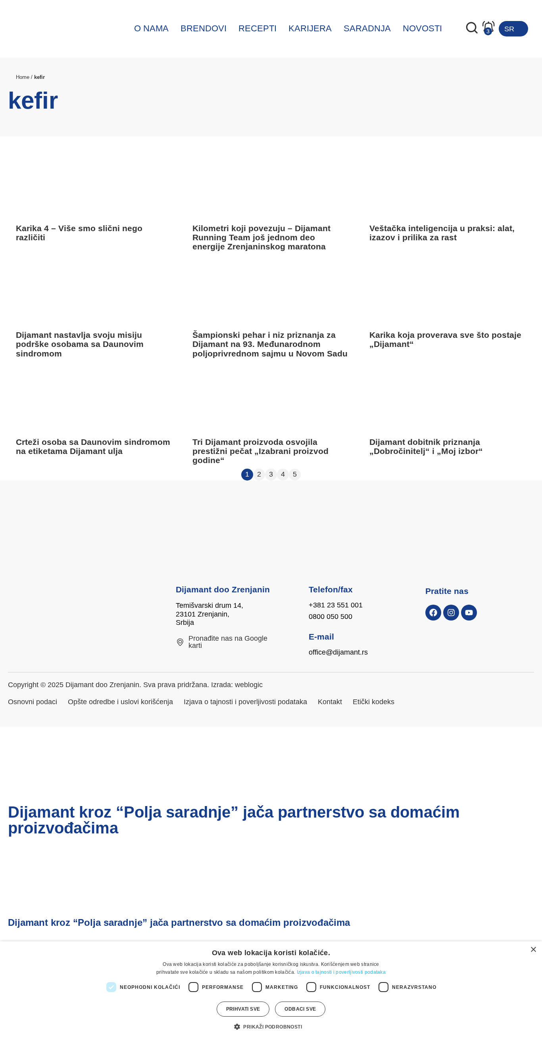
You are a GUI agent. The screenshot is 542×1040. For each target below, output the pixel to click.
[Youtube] (469, 613)
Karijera (310, 28)
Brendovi (204, 28)
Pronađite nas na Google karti (227, 641)
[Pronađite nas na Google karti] (180, 642)
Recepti (257, 28)
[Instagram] (451, 613)
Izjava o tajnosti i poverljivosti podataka (245, 702)
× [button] (533, 950)
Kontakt (330, 702)
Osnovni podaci (32, 702)
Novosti (422, 28)
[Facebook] (433, 613)
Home (22, 77)
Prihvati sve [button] (243, 1009)
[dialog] (271, 990)
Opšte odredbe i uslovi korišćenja (120, 702)
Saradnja (367, 28)
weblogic (249, 685)
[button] (271, 1026)
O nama (151, 28)
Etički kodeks (373, 702)
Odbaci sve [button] (300, 1009)
